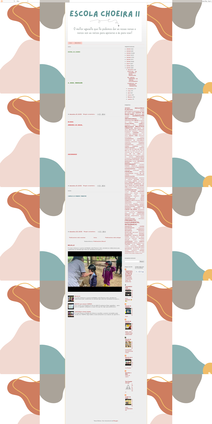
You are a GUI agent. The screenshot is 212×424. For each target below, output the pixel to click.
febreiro (130, 97)
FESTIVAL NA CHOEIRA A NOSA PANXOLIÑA (132, 73)
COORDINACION (140, 144)
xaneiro (130, 99)
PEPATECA (140, 212)
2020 (129, 57)
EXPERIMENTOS (130, 168)
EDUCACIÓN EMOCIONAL (132, 159)
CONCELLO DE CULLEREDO (134, 140)
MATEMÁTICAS (130, 199)
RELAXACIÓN (128, 233)
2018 (129, 61)
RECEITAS (141, 230)
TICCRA (127, 245)
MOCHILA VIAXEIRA (138, 203)
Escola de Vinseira (128, 322)
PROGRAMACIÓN (130, 218)
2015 (129, 67)
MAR (142, 196)
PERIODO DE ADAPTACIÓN (134, 214)
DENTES (127, 149)
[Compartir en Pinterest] (104, 114)
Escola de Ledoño (128, 306)
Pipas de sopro (127, 376)
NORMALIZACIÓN (130, 206)
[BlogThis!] (100, 114)
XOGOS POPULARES (130, 253)
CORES (127, 146)
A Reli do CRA (128, 397)
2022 (129, 53)
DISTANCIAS (128, 158)
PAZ (126, 212)
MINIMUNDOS (128, 203)
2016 (129, 65)
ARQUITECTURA (129, 120)
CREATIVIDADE (130, 147)
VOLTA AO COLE (139, 247)
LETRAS (127, 191)
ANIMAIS (142, 117)
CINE (136, 135)
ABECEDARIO (138, 114)
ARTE (136, 120)
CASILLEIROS (128, 134)
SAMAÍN (141, 235)
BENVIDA (141, 125)
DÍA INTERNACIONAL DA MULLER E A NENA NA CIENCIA (134, 155)
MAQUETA (136, 196)
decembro (131, 69)
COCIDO (142, 137)
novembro (131, 88)
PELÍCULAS (132, 212)
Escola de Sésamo (128, 340)
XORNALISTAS (138, 253)
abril (129, 93)
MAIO (136, 194)
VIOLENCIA (127, 247)
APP (143, 119)
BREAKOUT (135, 131)
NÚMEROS (128, 208)
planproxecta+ (135, 215)
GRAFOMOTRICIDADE (131, 178)
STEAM (142, 239)
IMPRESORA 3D (139, 184)
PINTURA (127, 215)
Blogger (115, 420)
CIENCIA (131, 135)
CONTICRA (128, 143)
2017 (128, 63)
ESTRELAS (133, 167)
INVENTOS (130, 187)
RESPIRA (141, 233)
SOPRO (134, 239)
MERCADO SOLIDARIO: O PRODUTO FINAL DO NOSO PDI (128, 279)
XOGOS (142, 249)
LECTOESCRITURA (131, 190)
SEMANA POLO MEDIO (137, 236)
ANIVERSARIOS (131, 119)
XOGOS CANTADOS (131, 250)
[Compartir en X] (101, 114)
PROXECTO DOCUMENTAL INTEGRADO (132, 222)
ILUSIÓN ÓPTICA (140, 182)
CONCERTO (127, 141)
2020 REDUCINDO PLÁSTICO (134, 108)
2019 (129, 59)
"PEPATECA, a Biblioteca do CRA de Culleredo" (129, 273)
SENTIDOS (127, 238)
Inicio (70, 43)
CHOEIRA (135, 134)
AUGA (136, 122)
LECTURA (141, 190)
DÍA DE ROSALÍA (135, 152)
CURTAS (141, 147)
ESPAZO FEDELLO (131, 165)
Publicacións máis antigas (113, 237)
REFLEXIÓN (135, 232)
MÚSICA (131, 205)
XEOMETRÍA (136, 249)
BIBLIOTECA (78, 43)
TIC (143, 244)
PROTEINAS (141, 218)
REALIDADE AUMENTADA (134, 229)
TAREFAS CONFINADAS (138, 242)
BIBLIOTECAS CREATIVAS (136, 129)
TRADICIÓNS (133, 245)
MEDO (133, 200)
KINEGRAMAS (140, 187)
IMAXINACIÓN (129, 184)
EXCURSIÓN (140, 167)
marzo (130, 95)
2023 (129, 51)
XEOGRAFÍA (128, 249)
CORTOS (135, 146)
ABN (143, 114)
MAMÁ (142, 194)
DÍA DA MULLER (134, 149)
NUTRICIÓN (137, 208)
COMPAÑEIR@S (129, 138)
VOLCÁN (132, 247)
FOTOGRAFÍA (140, 174)
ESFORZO (141, 164)
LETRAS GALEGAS (137, 191)
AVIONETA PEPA (130, 125)
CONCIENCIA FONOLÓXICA (137, 141)
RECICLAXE (128, 232)
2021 (129, 55)
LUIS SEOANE (134, 193)
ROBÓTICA (128, 235)
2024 (129, 49)
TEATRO (127, 244)
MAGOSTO (128, 194)
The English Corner (128, 382)
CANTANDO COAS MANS (83, 311)
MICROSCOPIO (140, 202)
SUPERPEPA (128, 241)
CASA (142, 132)
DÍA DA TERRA (131, 150)
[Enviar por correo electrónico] (98, 114)
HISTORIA (136, 179)
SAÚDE (127, 236)
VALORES (141, 245)
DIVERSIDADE (136, 158)
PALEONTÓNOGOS (139, 211)
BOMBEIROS (128, 131)
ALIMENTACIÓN (138, 116)
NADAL (137, 205)
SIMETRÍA (134, 238)
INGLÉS (127, 185)
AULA (142, 122)
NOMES (142, 205)
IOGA (135, 187)
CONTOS (141, 143)
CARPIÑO (136, 132)
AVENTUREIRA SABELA (134, 123)
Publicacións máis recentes (77, 237)
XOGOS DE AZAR (139, 251)
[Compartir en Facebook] (103, 114)
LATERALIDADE (140, 188)
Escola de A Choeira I (128, 358)
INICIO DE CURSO (134, 185)
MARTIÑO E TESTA (134, 197)
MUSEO (127, 205)
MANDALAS (128, 196)
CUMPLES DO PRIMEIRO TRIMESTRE (132, 85)
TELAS (133, 244)
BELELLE (71, 245)
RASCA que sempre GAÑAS (83, 304)
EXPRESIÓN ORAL (138, 170)
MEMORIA (137, 200)
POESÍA (142, 215)
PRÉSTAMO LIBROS (134, 217)
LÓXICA (126, 193)
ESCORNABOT (130, 164)
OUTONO (132, 211)
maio (129, 90)
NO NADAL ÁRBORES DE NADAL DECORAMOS (132, 79)
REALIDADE (141, 227)
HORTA (135, 181)
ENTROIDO (140, 161)
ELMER (134, 161)
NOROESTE (141, 206)
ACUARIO (127, 116)
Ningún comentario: (89, 114)
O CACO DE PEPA (134, 208)
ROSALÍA (135, 235)
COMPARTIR (140, 138)
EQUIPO (127, 162)
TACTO (135, 241)
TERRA (139, 244)
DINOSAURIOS (140, 156)
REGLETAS (141, 232)
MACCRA (142, 193)
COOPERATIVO (129, 144)
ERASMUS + (139, 162)
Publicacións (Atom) (99, 241)
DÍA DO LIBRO (135, 153)
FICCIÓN (136, 173)
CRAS (142, 146)
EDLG (142, 158)
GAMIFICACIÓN (130, 176)
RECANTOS (128, 230)
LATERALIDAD (128, 188)
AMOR (127, 117)
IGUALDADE (141, 181)
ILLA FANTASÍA (130, 182)
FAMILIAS (128, 172)
